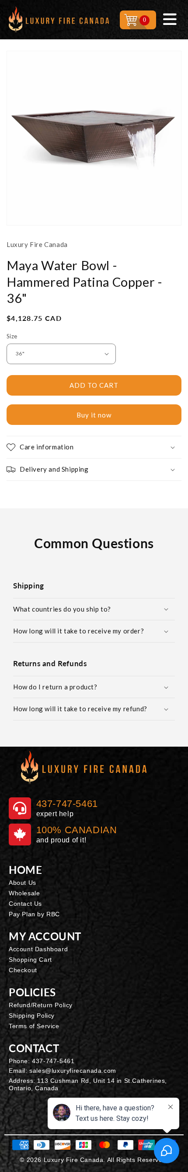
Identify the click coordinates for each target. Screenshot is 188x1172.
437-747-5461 (53, 1060)
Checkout (23, 970)
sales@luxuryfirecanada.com (72, 1070)
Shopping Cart (30, 959)
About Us (22, 882)
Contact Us (25, 903)
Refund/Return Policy (41, 1005)
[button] (94, 447)
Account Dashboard (38, 949)
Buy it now (94, 415)
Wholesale (24, 893)
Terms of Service (34, 1025)
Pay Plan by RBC (34, 914)
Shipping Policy (32, 1015)
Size (12, 336)
